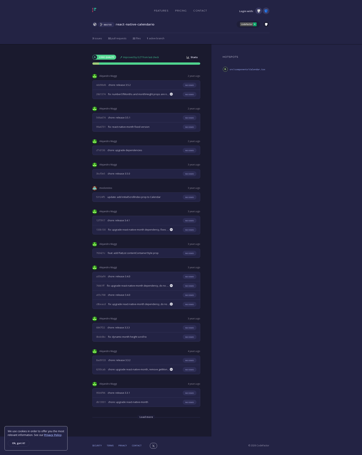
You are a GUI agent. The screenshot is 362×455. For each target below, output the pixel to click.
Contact (200, 10)
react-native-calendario (135, 24)
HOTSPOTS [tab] (231, 56)
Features (161, 10)
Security (97, 445)
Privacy (122, 445)
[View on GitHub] (266, 24)
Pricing (181, 10)
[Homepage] (106, 11)
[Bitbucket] (266, 11)
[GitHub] (258, 11)
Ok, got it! (18, 443)
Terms (110, 445)
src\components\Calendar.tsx (247, 69)
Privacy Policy (53, 435)
